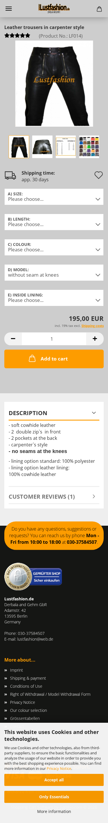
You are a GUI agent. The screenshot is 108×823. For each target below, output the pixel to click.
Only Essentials (54, 796)
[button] (13, 338)
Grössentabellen (25, 718)
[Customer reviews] (17, 37)
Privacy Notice (59, 768)
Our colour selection (28, 710)
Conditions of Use (26, 686)
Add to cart (54, 358)
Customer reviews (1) (42, 496)
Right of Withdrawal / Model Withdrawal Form (50, 694)
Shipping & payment (28, 678)
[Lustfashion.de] (54, 8)
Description (28, 413)
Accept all (54, 779)
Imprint (16, 670)
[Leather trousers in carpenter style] (54, 83)
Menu (8, 8)
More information (54, 811)
